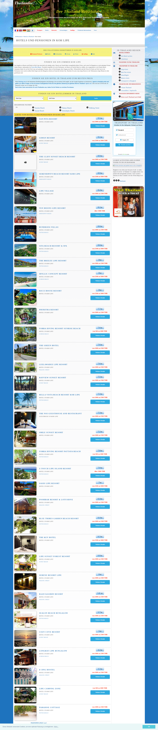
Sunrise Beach (40, 108)
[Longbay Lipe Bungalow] (100, 658)
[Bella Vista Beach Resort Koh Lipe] (100, 401)
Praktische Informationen (84, 30)
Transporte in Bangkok (128, 81)
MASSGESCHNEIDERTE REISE (129, 93)
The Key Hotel (47, 537)
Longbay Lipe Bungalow (53, 651)
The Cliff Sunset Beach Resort (57, 157)
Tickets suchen (125, 145)
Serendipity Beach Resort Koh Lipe (59, 174)
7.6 (99, 327)
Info (93, 54)
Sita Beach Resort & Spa (53, 246)
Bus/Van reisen (126, 72)
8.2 (99, 207)
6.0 (99, 555)
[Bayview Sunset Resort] (100, 384)
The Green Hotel (49, 345)
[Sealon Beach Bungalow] (100, 620)
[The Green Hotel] (100, 352)
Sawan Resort (47, 138)
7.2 (99, 431)
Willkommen (18, 36)
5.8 (99, 593)
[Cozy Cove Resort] (100, 639)
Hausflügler (125, 75)
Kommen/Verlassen (36, 54)
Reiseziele (54, 30)
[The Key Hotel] (100, 544)
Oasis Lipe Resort (49, 483)
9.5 (99, 118)
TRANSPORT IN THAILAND (128, 66)
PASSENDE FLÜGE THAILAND (129, 62)
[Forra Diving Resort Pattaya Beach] (100, 458)
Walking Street (94, 108)
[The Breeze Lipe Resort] (100, 267)
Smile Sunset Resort (51, 432)
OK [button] (149, 726)
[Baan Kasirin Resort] (100, 601)
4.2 (99, 650)
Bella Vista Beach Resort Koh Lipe (59, 395)
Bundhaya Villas (49, 227)
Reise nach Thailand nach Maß (131, 97)
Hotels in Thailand (29, 36)
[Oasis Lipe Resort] (100, 490)
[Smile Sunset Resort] (100, 439)
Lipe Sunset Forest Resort (54, 556)
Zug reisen (124, 69)
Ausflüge (72, 30)
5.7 (99, 612)
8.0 (99, 226)
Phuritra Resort (49, 310)
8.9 (99, 156)
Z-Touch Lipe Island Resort (55, 469)
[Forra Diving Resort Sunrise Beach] (100, 335)
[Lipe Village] (100, 198)
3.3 (99, 669)
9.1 (99, 137)
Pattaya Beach (67, 108)
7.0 (99, 450)
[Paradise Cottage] (100, 711)
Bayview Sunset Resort (52, 378)
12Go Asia (124, 154)
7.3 (99, 394)
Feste (95, 30)
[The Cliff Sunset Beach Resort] (100, 163)
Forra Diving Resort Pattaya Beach (60, 451)
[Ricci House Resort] (100, 298)
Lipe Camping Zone (50, 689)
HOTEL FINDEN (124, 52)
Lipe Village (46, 191)
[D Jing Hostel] (100, 676)
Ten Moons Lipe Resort (52, 208)
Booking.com (22, 81)
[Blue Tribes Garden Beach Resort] (100, 525)
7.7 (99, 309)
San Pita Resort (48, 119)
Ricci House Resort (50, 291)
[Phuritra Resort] (100, 316)
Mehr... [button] (56, 726)
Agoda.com (88, 83)
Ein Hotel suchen (126, 56)
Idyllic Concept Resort (53, 274)
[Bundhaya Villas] (100, 234)
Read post (123, 181)
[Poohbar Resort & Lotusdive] (100, 506)
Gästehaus (124, 59)
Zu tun (67, 54)
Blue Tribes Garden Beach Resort (59, 518)
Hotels (47, 30)
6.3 (99, 536)
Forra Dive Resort (36, 67)
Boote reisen (125, 78)
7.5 (99, 376)
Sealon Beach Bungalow (53, 613)
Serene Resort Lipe (50, 575)
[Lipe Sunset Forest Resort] (100, 563)
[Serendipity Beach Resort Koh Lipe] (100, 181)
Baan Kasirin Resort (51, 594)
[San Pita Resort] (100, 126)
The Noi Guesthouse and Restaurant (60, 414)
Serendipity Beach (68, 111)
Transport (39, 30)
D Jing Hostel (47, 670)
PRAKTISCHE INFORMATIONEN (130, 84)
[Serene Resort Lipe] (100, 582)
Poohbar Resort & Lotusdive (56, 500)
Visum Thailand (126, 87)
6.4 (99, 498)
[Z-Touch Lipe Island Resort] (100, 475)
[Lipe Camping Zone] (100, 692)
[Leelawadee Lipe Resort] (100, 371)
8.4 (99, 190)
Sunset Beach (39, 111)
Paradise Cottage (49, 707)
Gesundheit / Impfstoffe (129, 90)
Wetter (75, 54)
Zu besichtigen (63, 30)
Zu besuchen (57, 54)
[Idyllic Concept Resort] (100, 281)
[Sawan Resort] (100, 145)
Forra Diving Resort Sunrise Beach (60, 328)
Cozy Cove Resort (49, 632)
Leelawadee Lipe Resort (53, 364)
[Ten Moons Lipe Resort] (100, 215)
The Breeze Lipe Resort (53, 261)
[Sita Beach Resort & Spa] (100, 253)
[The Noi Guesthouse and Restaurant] (100, 420)
